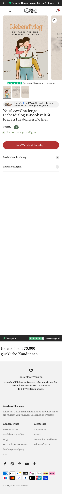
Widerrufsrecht (42, 444)
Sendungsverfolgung (13, 449)
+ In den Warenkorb (15, 261)
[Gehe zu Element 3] (25, 92)
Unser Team (20, 411)
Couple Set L (17, 310)
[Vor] (58, 3)
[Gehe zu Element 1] (7, 92)
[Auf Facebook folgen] (5, 464)
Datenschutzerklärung (45, 439)
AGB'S (37, 434)
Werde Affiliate (10, 429)
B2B (5, 454)
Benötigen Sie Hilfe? (13, 434)
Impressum (40, 429)
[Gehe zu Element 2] (16, 92)
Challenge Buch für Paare (16, 241)
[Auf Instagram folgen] (12, 464)
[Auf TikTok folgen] (34, 464)
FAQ (5, 439)
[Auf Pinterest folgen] (19, 464)
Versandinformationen (15, 444)
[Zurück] (3, 3)
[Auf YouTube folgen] (27, 464)
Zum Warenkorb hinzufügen (31, 145)
